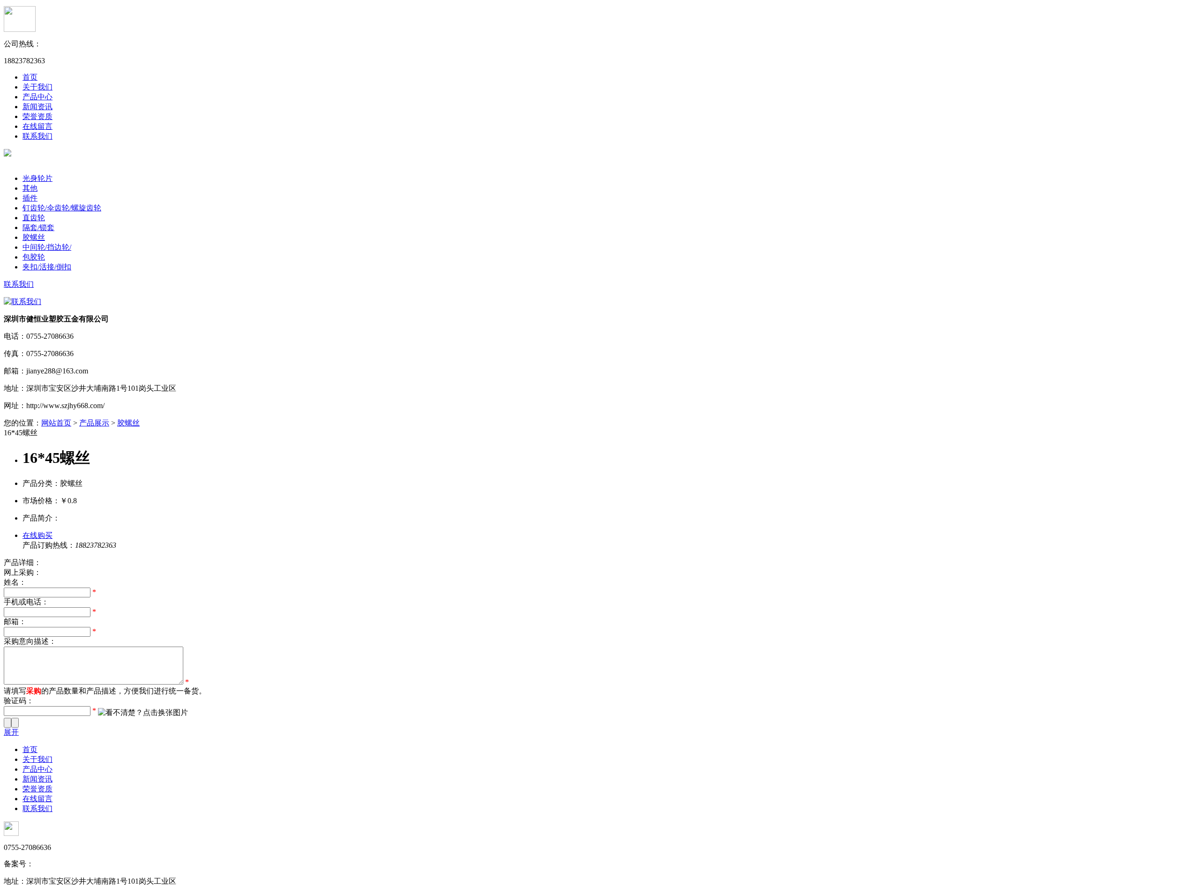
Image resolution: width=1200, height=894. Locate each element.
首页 (30, 77)
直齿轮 (33, 218)
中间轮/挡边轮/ (46, 247)
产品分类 (37, 168)
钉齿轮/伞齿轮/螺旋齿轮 (61, 208)
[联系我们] (22, 301)
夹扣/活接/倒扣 (46, 267)
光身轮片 (37, 178)
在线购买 (37, 535)
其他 (30, 188)
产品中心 (37, 97)
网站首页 (56, 423)
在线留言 (37, 126)
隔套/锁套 (38, 227)
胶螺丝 (33, 237)
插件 (30, 198)
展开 (11, 732)
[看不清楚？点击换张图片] (143, 713)
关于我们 (37, 87)
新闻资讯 (37, 107)
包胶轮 (33, 257)
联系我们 (37, 136)
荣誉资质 (37, 116)
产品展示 (94, 423)
